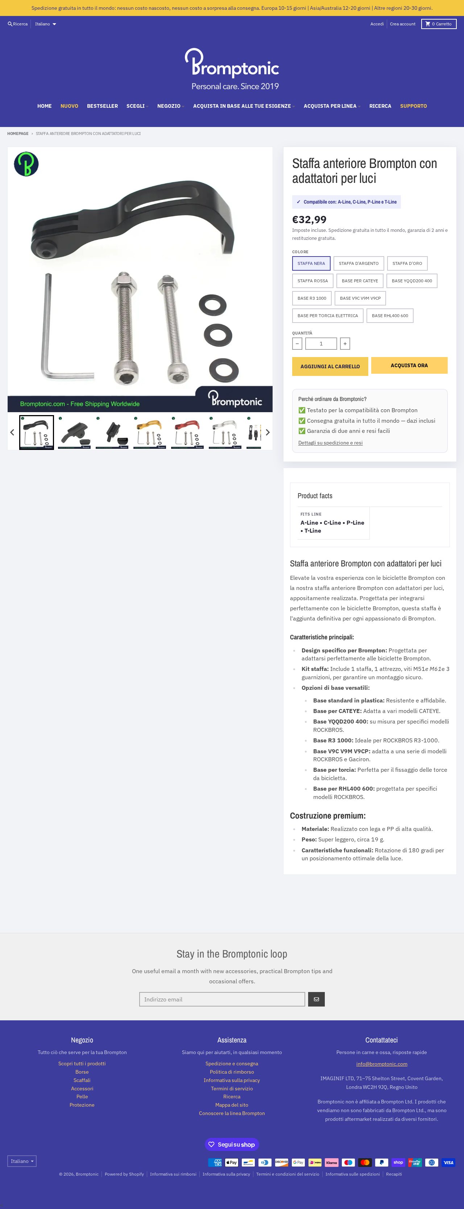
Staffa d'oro (407, 263)
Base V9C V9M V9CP (360, 298)
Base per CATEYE (360, 280)
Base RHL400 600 (390, 315)
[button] (36, 432)
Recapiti (394, 1174)
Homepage (18, 133)
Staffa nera (311, 263)
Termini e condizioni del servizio (287, 1174)
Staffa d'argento (359, 263)
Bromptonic (87, 1174)
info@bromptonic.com (381, 1064)
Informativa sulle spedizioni (353, 1174)
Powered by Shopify (124, 1174)
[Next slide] (267, 432)
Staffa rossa (313, 280)
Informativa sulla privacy (226, 1174)
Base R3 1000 (312, 298)
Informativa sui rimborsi (173, 1174)
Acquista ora (409, 365)
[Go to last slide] (13, 432)
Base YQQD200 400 (412, 280)
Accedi (377, 23)
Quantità (302, 333)
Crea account (402, 23)
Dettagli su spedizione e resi (330, 442)
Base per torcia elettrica (328, 315)
